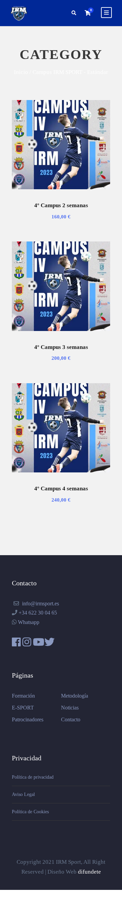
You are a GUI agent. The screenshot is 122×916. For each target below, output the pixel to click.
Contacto (70, 719)
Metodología (74, 696)
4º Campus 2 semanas (61, 205)
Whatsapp (28, 622)
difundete (89, 872)
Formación (23, 696)
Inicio (21, 72)
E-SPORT (23, 707)
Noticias (70, 707)
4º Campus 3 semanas (61, 347)
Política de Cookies (30, 811)
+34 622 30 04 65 (38, 613)
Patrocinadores (27, 719)
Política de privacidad (33, 777)
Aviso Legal (23, 794)
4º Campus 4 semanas (61, 488)
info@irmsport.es (40, 603)
